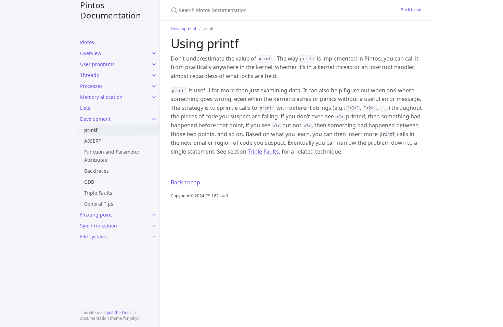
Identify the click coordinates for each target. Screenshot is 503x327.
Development (95, 119)
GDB (89, 182)
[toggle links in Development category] (154, 119)
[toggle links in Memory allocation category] (154, 97)
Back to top (185, 182)
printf (91, 130)
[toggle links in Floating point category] (154, 214)
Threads (89, 75)
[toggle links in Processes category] (154, 86)
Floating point (96, 214)
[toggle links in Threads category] (154, 75)
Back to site (412, 10)
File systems (94, 236)
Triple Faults (98, 192)
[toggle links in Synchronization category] (154, 225)
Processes (91, 86)
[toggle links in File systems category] (154, 236)
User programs (97, 64)
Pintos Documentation (110, 10)
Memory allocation (101, 97)
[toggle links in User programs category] (154, 64)
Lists (85, 108)
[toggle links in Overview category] (154, 53)
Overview (90, 53)
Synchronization (98, 225)
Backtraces (96, 171)
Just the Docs (119, 312)
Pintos (87, 42)
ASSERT (92, 141)
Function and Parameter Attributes (112, 155)
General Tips (98, 203)
